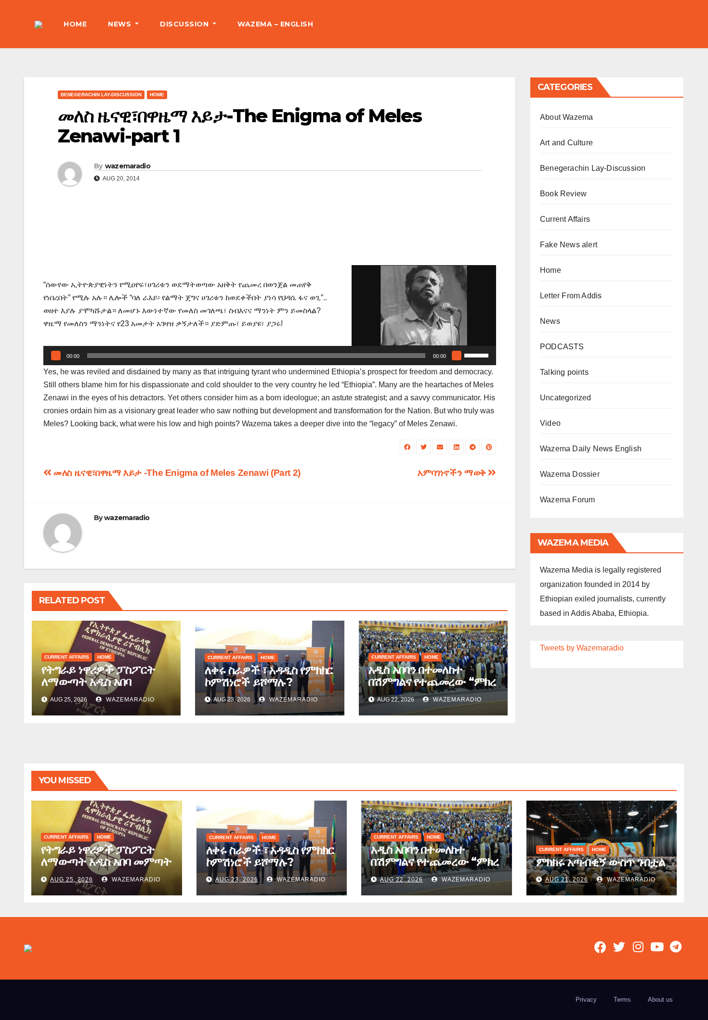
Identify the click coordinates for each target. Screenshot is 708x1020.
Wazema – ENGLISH (275, 24)
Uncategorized (565, 398)
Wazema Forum (567, 500)
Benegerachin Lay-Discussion (101, 94)
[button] (676, 24)
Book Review (563, 194)
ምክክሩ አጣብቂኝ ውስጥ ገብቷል (600, 862)
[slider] (477, 354)
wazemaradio (127, 166)
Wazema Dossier (570, 474)
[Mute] (456, 355)
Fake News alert (568, 245)
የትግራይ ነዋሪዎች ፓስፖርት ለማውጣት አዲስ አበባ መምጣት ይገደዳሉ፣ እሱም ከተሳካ (98, 688)
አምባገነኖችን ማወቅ (453, 473)
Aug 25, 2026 (71, 879)
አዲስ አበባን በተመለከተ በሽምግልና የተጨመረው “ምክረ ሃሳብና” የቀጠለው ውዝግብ (432, 682)
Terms (622, 999)
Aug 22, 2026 (401, 879)
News (550, 321)
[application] (269, 355)
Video (550, 423)
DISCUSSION (185, 24)
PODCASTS (562, 347)
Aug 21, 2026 (566, 879)
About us (660, 999)
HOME (75, 24)
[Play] (56, 355)
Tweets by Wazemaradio (582, 648)
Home (157, 94)
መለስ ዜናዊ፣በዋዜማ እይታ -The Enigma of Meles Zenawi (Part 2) (176, 473)
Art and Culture (566, 143)
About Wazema (566, 117)
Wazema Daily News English (591, 449)
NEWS (120, 24)
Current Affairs (66, 657)
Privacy (586, 999)
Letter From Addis (571, 296)
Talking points (564, 372)
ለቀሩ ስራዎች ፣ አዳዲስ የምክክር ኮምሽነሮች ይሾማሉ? (269, 676)
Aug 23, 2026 (236, 879)
